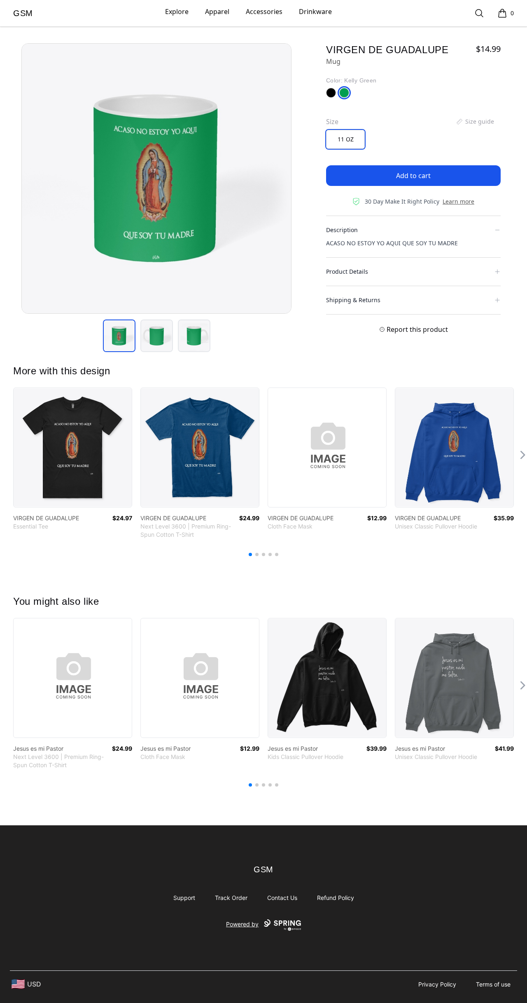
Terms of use (493, 984)
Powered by (242, 924)
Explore (177, 11)
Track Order (231, 897)
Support (184, 897)
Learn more (458, 201)
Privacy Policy (437, 984)
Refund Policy (335, 897)
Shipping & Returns (353, 300)
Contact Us (282, 897)
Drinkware (315, 11)
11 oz (346, 139)
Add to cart (413, 175)
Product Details (347, 271)
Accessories (264, 11)
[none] (474, 121)
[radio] (345, 139)
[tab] (119, 335)
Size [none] (332, 121)
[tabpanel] (156, 178)
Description (342, 230)
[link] (73, 447)
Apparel (217, 11)
